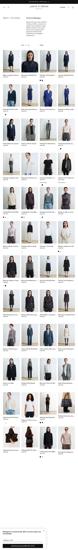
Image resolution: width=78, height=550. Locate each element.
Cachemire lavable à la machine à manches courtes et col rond (66, 143)
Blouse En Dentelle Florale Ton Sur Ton (29, 75)
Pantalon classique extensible (11, 178)
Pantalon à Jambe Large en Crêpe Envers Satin (66, 109)
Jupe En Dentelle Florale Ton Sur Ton (66, 75)
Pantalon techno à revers (11, 520)
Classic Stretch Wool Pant (29, 349)
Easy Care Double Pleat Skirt (48, 280)
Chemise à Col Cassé (46, 246)
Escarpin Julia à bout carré (66, 519)
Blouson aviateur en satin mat (66, 246)
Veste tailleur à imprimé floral (48, 315)
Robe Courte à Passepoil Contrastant (66, 349)
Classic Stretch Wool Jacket (48, 349)
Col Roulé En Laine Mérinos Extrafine (11, 212)
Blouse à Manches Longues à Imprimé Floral (29, 315)
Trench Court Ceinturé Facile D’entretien (66, 280)
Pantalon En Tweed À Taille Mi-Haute (48, 143)
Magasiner (6, 18)
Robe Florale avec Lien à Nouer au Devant (11, 315)
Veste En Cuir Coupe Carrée (66, 178)
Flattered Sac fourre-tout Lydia (66, 416)
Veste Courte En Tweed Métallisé (11, 417)
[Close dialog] (44, 531)
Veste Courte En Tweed (28, 143)
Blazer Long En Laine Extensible (11, 75)
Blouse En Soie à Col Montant (48, 383)
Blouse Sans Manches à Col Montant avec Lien (29, 280)
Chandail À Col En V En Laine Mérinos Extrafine (11, 109)
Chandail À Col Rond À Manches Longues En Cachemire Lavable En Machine (66, 452)
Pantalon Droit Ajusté (28, 383)
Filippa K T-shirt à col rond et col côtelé (29, 420)
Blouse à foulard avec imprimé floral (11, 349)
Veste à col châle (8, 383)
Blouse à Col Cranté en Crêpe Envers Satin (48, 109)
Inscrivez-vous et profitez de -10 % (22, 546)
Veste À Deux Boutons (65, 383)
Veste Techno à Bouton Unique (29, 520)
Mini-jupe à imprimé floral (66, 315)
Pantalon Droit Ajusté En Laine (48, 75)
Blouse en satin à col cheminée (66, 212)
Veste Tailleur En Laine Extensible (11, 143)
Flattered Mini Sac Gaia (28, 450)
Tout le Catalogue (15, 18)
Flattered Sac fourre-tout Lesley (11, 450)
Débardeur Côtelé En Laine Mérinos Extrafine (29, 486)
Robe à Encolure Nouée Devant (29, 109)
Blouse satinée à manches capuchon (11, 246)
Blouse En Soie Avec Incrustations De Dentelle (29, 178)
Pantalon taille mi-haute (28, 246)
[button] (4, 7)
